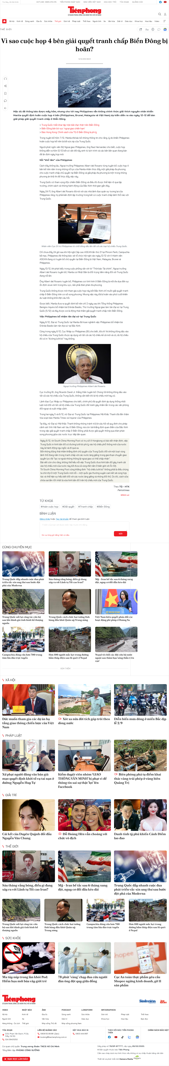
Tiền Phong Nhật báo (70, 2)
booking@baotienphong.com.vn (53, 1037)
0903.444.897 (82, 1033)
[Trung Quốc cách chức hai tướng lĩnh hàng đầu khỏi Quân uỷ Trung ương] (70, 601)
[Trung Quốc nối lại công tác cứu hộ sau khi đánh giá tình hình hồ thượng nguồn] (23, 601)
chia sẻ (140, 29)
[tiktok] (124, 1037)
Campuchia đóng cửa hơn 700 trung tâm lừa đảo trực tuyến (22, 656)
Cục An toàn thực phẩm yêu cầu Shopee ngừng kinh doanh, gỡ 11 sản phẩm (137, 981)
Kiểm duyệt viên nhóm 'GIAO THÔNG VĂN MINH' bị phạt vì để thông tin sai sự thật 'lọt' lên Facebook (82, 780)
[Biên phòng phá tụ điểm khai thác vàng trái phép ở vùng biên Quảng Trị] (140, 755)
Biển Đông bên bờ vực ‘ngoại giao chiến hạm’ (63, 128)
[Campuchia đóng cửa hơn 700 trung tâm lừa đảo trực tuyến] (23, 639)
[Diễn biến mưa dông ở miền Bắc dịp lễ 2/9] (140, 700)
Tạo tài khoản (62, 519)
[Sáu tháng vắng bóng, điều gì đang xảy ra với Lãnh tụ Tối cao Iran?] (70, 564)
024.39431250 (11, 1039)
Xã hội (11, 21)
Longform (86, 1010)
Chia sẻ (5, 86)
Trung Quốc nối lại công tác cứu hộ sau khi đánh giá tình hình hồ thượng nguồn (22, 620)
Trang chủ (4, 21)
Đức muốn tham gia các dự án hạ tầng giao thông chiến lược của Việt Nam (28, 723)
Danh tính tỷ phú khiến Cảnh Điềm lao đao (140, 836)
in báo (153, 29)
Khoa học (139, 21)
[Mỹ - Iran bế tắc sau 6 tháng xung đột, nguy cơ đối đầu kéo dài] (116, 564)
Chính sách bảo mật (158, 1030)
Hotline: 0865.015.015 (46, 2)
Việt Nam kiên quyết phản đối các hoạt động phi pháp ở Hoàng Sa (114, 618)
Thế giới (58, 21)
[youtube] (165, 2)
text (146, 29)
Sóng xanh (29, 21)
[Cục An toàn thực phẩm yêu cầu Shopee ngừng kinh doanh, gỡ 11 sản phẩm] (140, 958)
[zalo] (131, 1037)
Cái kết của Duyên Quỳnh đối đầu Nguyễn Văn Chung (26, 836)
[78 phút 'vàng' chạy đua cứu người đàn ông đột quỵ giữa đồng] (84, 958)
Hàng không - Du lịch (11, 1023)
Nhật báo (27, 1010)
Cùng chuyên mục (17, 547)
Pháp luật (76, 21)
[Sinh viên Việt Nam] (147, 1001)
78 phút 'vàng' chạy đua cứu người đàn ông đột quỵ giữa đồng (82, 979)
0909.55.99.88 (46, 1033)
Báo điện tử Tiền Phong (84, 11)
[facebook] (160, 2)
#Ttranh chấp (85, 506)
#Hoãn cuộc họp (49, 506)
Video (156, 21)
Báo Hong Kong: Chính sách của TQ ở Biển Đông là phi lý (69, 132)
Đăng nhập (45, 519)
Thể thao (86, 21)
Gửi (120, 534)
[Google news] (138, 1037)
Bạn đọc (144, 1019)
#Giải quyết (68, 506)
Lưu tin (5, 93)
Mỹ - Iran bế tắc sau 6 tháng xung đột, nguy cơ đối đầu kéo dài (114, 581)
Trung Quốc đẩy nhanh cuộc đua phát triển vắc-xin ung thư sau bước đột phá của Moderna (23, 582)
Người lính (97, 21)
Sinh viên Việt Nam (92, 2)
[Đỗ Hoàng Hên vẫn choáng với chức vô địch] (84, 815)
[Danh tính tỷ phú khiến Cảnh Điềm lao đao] (140, 815)
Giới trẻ (67, 21)
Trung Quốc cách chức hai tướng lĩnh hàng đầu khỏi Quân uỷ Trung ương (69, 618)
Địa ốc (39, 21)
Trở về (5, 108)
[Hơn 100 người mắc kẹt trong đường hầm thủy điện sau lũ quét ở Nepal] (70, 639)
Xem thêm (165, 21)
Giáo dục (128, 21)
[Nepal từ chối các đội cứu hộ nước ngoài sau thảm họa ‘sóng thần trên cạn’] (116, 639)
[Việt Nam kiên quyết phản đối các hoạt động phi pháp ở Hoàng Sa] (116, 601)
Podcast (66, 1010)
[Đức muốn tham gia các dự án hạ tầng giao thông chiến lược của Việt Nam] (28, 700)
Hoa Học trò (110, 2)
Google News (165, 29)
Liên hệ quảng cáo (47, 1030)
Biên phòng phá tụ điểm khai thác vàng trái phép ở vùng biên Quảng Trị (137, 778)
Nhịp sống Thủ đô (49, 1023)
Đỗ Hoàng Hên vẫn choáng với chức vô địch (82, 836)
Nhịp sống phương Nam (71, 1023)
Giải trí (120, 21)
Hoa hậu (148, 21)
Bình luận (5, 100)
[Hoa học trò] (163, 1001)
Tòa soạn (124, 2)
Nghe (5, 78)
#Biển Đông (103, 506)
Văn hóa (111, 21)
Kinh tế (20, 21)
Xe (105, 21)
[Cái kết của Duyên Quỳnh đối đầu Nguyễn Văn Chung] (28, 815)
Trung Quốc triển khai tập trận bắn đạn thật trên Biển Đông (70, 125)
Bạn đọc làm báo (18, 1059)
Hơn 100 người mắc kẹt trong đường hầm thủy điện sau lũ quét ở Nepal (69, 656)
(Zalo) (56, 1033)
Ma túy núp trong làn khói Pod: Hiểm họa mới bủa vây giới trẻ (25, 979)
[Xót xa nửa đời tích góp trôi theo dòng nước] (84, 700)
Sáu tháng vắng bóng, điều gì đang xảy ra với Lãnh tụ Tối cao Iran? (67, 581)
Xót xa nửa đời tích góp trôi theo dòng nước (84, 721)
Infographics (108, 1010)
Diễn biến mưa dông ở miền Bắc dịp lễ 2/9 (140, 721)
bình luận (159, 29)
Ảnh (44, 1010)
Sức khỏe (48, 21)
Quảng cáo (137, 2)
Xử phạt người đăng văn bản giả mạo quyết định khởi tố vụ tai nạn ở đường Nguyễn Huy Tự (28, 778)
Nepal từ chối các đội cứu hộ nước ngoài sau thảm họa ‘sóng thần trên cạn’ (114, 657)
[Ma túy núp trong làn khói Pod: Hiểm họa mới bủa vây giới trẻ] (28, 958)
